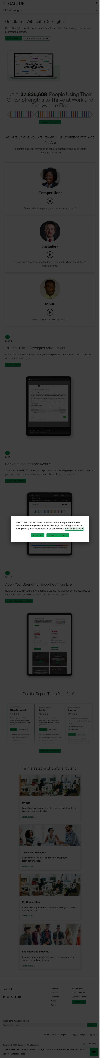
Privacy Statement (74, 528)
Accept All (38, 535)
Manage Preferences (57, 535)
